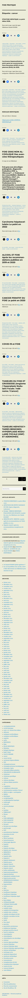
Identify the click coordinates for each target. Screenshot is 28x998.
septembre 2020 (8, 638)
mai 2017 (6, 708)
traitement (11, 54)
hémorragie (5, 464)
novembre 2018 (8, 680)
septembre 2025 (8, 590)
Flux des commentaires (10, 986)
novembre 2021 (8, 620)
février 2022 (7, 614)
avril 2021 (6, 626)
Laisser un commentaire (14, 55)
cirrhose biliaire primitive (11, 782)
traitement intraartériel (7, 104)
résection (19, 332)
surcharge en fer (8, 952)
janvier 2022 (7, 616)
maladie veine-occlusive (10, 912)
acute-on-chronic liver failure (12, 730)
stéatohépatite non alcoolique (12, 938)
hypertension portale (10, 878)
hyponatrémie (8, 884)
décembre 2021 (8, 618)
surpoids (14, 52)
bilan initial (5, 91)
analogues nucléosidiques (11, 734)
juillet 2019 (7, 664)
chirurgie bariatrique (17, 45)
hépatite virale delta (9, 866)
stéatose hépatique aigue (11, 946)
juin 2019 (6, 666)
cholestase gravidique (10, 776)
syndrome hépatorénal (10, 954)
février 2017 (7, 714)
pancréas (6, 924)
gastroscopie (20, 367)
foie (10, 98)
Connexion (7, 982)
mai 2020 (6, 644)
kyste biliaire (7, 900)
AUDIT (9, 284)
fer (4, 808)
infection (6, 890)
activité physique (8, 728)
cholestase (7, 774)
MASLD (7, 49)
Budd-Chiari (7, 752)
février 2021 (7, 628)
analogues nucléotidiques (11, 736)
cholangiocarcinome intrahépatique (14, 766)
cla (4, 784)
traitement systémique (7, 106)
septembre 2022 (8, 610)
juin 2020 (6, 642)
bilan (5, 744)
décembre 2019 (8, 654)
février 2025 (7, 596)
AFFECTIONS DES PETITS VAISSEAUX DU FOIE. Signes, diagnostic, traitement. (14, 507)
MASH (3, 49)
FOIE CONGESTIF (8, 820)
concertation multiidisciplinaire (14, 95)
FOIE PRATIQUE (9, 5)
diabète (8, 46)
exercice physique (9, 806)
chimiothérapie (20, 94)
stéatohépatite (5, 212)
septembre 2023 (8, 604)
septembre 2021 (8, 622)
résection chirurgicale (14, 103)
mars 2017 (6, 712)
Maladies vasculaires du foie (11, 916)
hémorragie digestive (10, 842)
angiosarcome (19, 139)
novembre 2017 (8, 696)
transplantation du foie (11, 336)
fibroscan (21, 46)
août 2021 (6, 624)
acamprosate (21, 283)
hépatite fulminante (9, 860)
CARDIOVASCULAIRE (7, 45)
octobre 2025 (7, 588)
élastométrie (13, 46)
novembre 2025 (8, 586)
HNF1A (12, 464)
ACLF (3, 284)
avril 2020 (6, 646)
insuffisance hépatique (10, 894)
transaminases (8, 960)
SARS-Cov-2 (10, 372)
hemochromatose (9, 840)
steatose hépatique (16, 205)
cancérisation (5, 461)
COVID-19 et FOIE (11, 344)
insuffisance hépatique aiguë (12, 896)
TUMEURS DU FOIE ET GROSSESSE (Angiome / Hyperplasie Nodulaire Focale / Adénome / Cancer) (14, 386)
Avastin (7, 324)
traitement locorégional (18, 104)
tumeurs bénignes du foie (8, 470)
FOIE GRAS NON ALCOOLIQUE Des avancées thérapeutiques (13, 154)
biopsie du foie (5, 366)
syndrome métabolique (10, 956)
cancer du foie (7, 758)
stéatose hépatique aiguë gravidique (14, 948)
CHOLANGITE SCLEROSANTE (12, 772)
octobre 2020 (7, 636)
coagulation (7, 786)
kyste (5, 898)
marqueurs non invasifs (20, 48)
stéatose (11, 212)
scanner (22, 103)
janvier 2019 (7, 676)
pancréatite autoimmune (11, 926)
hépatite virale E (8, 868)
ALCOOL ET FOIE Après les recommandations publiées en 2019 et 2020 (13, 259)
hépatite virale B (8, 864)
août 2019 (6, 662)
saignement (5, 469)
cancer (23, 43)
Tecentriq (17, 333)
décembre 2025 (8, 584)
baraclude (19, 284)
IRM (18, 467)
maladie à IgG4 (8, 908)
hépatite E (6, 858)
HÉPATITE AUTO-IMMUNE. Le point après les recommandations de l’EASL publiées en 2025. (14, 521)
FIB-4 (13, 208)
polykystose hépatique (10, 928)
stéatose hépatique (6, 52)
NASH (14, 49)
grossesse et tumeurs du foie (15, 416)
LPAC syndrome (8, 906)
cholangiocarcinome (9, 764)
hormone (14, 417)
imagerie (20, 329)
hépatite (6, 846)
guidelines (15, 329)
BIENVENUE (7, 742)
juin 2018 (6, 684)
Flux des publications (10, 984)
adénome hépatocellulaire (13, 413)
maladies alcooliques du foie (12, 914)
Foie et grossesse (8, 822)
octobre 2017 (7, 698)
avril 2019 (6, 670)
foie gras (8, 48)
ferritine (6, 810)
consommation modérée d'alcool (13, 790)
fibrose (3, 48)
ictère (5, 886)
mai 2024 (6, 600)
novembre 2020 (8, 634)
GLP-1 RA (12, 48)
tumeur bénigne (22, 469)
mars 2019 (6, 672)
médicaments (5, 289)
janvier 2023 (7, 608)
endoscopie (11, 367)
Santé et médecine (9, 932)
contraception (9, 414)
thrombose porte (8, 958)
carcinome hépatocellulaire (10, 92)
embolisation (17, 463)
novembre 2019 (8, 656)
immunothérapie (16, 98)
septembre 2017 (8, 700)
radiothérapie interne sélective (9, 101)
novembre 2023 (8, 602)
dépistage (4, 97)
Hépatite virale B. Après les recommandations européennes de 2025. (13, 527)
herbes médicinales (9, 870)
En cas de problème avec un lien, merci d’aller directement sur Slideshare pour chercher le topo (15, 568)
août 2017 (6, 702)
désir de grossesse (17, 414)
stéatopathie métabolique (8, 333)
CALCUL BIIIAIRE (8, 754)
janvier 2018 (7, 692)
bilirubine (6, 748)
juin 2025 (6, 592)
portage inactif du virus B (11, 930)
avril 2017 (6, 710)
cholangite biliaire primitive (11, 770)
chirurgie (4, 95)
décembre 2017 (8, 694)
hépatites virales (6, 370)
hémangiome (5, 417)
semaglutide (20, 51)
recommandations (6, 51)
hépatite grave (8, 862)
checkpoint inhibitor (17, 326)
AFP (24, 323)
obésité (18, 49)
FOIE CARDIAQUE (8, 818)
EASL (9, 329)
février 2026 (7, 582)
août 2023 (6, 606)
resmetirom (14, 51)
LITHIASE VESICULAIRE (10, 904)
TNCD (21, 333)
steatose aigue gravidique (11, 942)
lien (19, 231)
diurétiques (7, 796)
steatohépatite (8, 934)
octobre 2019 (7, 658)
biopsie (9, 91)
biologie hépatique (9, 750)
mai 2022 (6, 612)
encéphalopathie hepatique (11, 800)
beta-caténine (12, 460)
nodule (4, 144)
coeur (24, 206)
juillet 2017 (7, 704)
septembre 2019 (8, 660)
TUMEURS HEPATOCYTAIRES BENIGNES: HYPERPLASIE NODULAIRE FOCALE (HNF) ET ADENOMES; (14, 431)
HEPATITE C (7, 854)
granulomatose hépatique (11, 832)
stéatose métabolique (10, 950)
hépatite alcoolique (16, 287)
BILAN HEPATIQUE (9, 746)
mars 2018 (6, 688)
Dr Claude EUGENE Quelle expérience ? (14, 564)
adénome (9, 139)
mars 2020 (7, 648)
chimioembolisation (11, 94)
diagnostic (21, 97)
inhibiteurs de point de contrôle (9, 330)
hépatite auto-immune (7, 369)
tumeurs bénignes (6, 458)
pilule (23, 419)
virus (18, 336)
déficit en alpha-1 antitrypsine (12, 792)
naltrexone (17, 289)
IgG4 (5, 888)
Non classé (18, 43)
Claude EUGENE (8, 547)
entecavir (6, 804)
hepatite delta (8, 856)
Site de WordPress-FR (10, 988)
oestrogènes (18, 419)
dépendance (22, 285)
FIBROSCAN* (7, 812)
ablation (24, 89)
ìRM (19, 100)
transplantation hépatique (8, 214)
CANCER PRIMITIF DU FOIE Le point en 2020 (13, 299)
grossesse (6, 836)
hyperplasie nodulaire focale (17, 142)
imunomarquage (13, 467)
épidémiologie (5, 98)
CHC (19, 92)
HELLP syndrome (8, 838)
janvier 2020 (7, 652)
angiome (14, 139)
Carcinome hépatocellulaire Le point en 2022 (13, 224)
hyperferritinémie (9, 874)
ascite (5, 740)
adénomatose (18, 411)
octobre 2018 (7, 682)
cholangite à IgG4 (9, 768)
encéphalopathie (8, 798)
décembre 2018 (8, 678)
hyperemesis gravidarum (11, 872)
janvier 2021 (7, 630)
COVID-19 (19, 366)
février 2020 (7, 650)
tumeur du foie (8, 966)
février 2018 (7, 690)
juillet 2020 (7, 640)
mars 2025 (7, 594)
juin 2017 (6, 706)
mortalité (6, 209)
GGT (11, 287)
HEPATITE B (7, 852)
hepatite (6, 844)
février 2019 (7, 674)
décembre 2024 (8, 598)
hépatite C (21, 369)
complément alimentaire (11, 788)
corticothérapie (14, 285)
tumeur (18, 144)
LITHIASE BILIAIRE (9, 902)
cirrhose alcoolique (9, 780)
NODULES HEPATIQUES (10, 112)
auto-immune (21, 364)
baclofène (14, 284)
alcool (6, 284)
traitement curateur (12, 335)
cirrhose (4, 46)
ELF (18, 46)
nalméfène (11, 289)
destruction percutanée (12, 97)
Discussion (12, 43)
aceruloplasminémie (9, 726)
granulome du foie (9, 834)
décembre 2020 (8, 632)
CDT (3, 285)
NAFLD (11, 49)
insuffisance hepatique (10, 892)
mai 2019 (6, 668)
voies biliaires (7, 970)
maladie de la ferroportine (11, 910)
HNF (9, 142)
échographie (5, 367)
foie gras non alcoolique (10, 826)
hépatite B (15, 369)
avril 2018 (6, 686)
